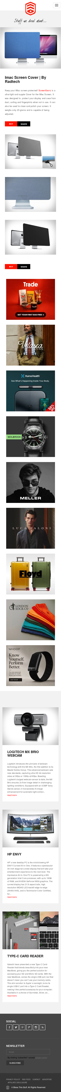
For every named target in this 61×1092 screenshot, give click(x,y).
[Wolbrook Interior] (30, 436)
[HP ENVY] (30, 828)
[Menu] (56, 5)
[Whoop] (30, 665)
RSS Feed (26, 1079)
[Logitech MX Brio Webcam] (30, 726)
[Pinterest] (23, 1027)
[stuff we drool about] (30, 20)
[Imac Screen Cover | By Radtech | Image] (30, 48)
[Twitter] (16, 1027)
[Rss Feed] (43, 1027)
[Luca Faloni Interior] (30, 528)
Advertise (47, 1079)
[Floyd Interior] (30, 574)
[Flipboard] (29, 1027)
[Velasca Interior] (30, 345)
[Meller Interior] (30, 482)
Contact (36, 1079)
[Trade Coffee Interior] (30, 299)
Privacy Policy (13, 1079)
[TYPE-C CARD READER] (30, 930)
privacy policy (41, 1057)
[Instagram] (36, 1027)
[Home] (30, 8)
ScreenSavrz (45, 90)
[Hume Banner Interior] (30, 390)
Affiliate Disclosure (17, 1082)
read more (12, 795)
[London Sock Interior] (30, 619)
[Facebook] (9, 1027)
